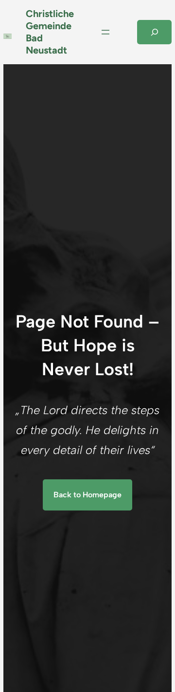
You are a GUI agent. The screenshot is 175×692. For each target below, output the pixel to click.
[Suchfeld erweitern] (154, 32)
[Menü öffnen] (105, 32)
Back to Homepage (87, 494)
